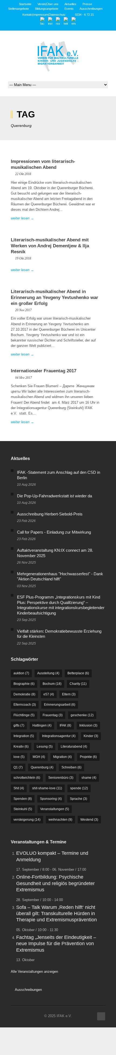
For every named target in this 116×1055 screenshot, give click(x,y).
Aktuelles (70, 4)
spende (79, 788)
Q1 (18, 767)
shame (88, 778)
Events (69, 8)
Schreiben (71, 767)
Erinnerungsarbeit (59, 704)
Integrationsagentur (59, 736)
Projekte (88, 757)
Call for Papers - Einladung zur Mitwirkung (54, 532)
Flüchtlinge (24, 715)
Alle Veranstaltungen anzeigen (34, 971)
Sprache (78, 799)
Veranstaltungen (54, 809)
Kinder (91, 736)
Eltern (69, 694)
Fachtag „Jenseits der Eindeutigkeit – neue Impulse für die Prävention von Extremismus (56, 944)
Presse (87, 4)
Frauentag (53, 715)
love (19, 757)
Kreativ (21, 746)
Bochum (52, 684)
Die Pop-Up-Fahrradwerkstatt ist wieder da (54, 496)
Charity (78, 684)
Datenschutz (57, 14)
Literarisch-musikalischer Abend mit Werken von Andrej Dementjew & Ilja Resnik (50, 245)
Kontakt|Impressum (35, 14)
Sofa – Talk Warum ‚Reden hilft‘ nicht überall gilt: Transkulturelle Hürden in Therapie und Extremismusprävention (56, 914)
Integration (23, 736)
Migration (62, 757)
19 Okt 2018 (23, 258)
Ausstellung (48, 673)
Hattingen (42, 725)
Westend (89, 819)
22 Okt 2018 (23, 174)
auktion (21, 673)
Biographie (24, 684)
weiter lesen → (22, 218)
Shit (18, 788)
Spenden (22, 799)
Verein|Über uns (48, 4)
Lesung (45, 746)
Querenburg (42, 767)
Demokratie (24, 694)
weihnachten (60, 819)
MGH (39, 757)
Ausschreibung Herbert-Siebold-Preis (50, 514)
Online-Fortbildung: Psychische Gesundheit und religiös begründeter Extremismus (55, 883)
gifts (18, 725)
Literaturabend (74, 746)
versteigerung (26, 819)
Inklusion (88, 725)
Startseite (25, 4)
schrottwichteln (26, 778)
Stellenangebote (18, 8)
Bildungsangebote (46, 8)
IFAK (65, 725)
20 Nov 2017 (23, 310)
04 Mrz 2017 (23, 378)
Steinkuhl (22, 809)
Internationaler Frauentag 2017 (43, 370)
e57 (48, 694)
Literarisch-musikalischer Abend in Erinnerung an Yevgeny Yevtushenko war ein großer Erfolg (54, 297)
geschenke (82, 715)
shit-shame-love (47, 788)
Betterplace (78, 673)
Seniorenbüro (60, 778)
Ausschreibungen (91, 8)
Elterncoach (24, 704)
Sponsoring (51, 799)
